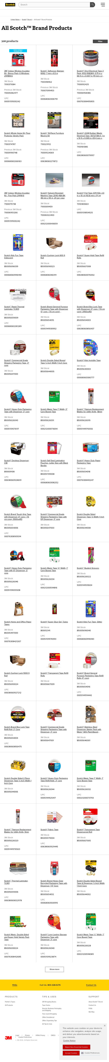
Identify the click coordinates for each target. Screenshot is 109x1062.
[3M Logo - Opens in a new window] (10, 5)
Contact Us (91, 985)
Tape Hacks (46, 1005)
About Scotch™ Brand (96, 1002)
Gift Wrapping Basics (49, 1002)
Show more (54, 969)
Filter (100, 41)
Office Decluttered (48, 1017)
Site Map (91, 1012)
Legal (17, 1035)
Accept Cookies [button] (71, 1053)
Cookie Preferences (25, 1037)
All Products (9, 1005)
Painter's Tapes (10, 1002)
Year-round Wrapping (49, 1014)
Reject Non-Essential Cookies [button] (76, 1047)
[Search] (92, 4)
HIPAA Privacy (40, 1035)
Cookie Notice (69, 1040)
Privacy (27, 1035)
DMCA (53, 1035)
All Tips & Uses (47, 1024)
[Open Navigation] (103, 5)
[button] (90, 1053)
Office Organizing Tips (49, 1021)
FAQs (14, 985)
